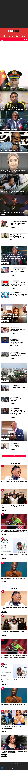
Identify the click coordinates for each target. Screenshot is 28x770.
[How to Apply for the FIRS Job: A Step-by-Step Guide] (5, 354)
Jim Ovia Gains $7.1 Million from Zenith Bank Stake (17, 446)
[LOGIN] (26, 39)
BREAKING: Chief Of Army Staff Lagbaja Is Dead (17, 224)
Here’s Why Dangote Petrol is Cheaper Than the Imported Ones (17, 389)
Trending (23, 36)
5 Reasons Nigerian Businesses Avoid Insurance (17, 399)
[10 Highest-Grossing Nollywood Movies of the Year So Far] (14, 313)
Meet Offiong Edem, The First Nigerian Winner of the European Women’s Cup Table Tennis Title (14, 530)
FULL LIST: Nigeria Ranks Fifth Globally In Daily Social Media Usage (18, 296)
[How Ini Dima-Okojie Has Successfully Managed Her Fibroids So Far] (5, 340)
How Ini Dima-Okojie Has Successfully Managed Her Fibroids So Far (16, 344)
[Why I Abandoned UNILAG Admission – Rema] (14, 569)
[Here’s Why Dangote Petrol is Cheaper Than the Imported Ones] (5, 388)
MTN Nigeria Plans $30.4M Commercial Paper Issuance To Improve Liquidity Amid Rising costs (18, 237)
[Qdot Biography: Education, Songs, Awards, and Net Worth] (14, 472)
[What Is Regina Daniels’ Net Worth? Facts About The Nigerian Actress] (14, 717)
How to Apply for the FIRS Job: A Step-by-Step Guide (18, 354)
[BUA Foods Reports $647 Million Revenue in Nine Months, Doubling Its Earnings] (14, 121)
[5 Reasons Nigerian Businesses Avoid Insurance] (5, 399)
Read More (13, 227)
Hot (17, 36)
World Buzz (22, 268)
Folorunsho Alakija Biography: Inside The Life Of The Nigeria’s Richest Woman (14, 751)
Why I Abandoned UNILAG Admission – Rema (13, 578)
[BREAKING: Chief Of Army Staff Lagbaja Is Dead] (14, 80)
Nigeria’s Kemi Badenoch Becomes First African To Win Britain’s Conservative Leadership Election (17, 412)
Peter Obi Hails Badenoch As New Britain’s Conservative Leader (17, 271)
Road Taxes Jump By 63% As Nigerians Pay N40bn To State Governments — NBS (17, 284)
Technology (23, 233)
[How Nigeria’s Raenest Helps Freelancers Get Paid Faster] (14, 545)
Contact (15, 765)
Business (16, 233)
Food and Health (14, 340)
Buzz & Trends (17, 221)
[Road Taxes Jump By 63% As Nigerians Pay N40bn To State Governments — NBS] (5, 283)
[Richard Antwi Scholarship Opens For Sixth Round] (14, 496)
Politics (24, 221)
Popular (11, 36)
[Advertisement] (14, 14)
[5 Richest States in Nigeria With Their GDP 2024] (14, 373)
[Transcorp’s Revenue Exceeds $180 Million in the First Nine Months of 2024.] (14, 431)
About (12, 765)
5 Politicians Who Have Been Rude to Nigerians (17, 329)
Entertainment (12, 314)
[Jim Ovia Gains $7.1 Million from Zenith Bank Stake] (5, 446)
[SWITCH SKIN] (24, 39)
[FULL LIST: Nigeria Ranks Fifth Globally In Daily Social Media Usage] (5, 295)
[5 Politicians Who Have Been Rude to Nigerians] (5, 330)
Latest (4, 36)
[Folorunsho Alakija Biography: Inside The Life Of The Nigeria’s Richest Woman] (14, 742)
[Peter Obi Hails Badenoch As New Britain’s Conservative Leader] (5, 270)
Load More (14, 455)
